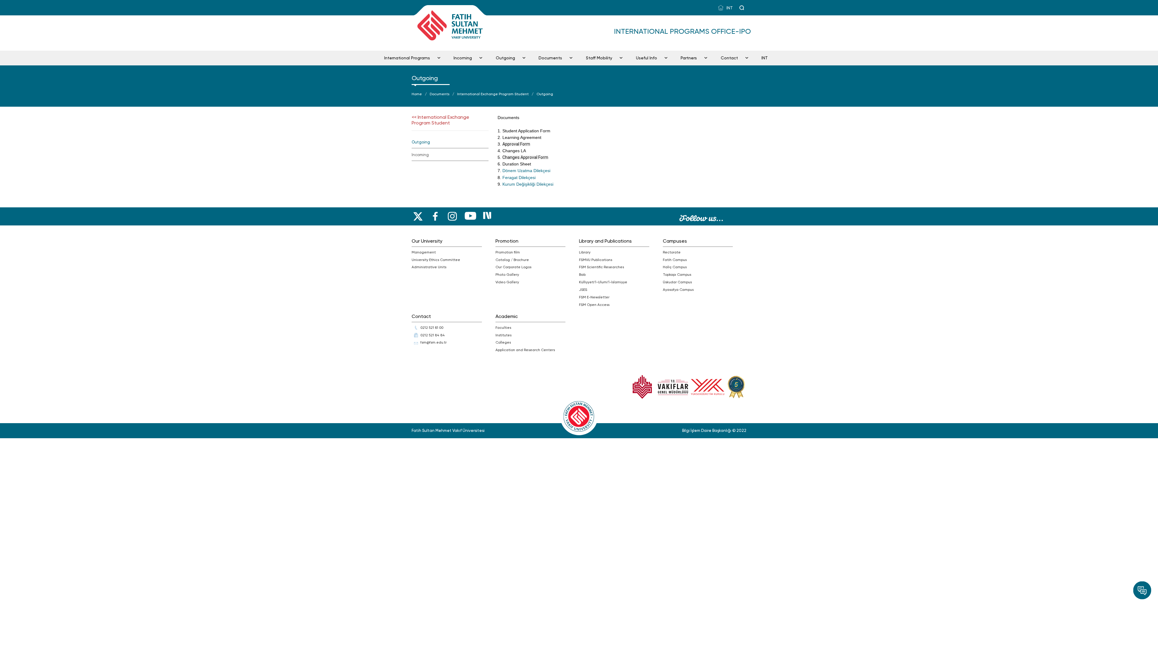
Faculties (503, 328)
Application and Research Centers (525, 350)
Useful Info (646, 57)
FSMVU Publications (595, 260)
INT (729, 8)
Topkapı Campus (677, 274)
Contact (729, 57)
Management (424, 252)
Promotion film (507, 252)
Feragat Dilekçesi (519, 177)
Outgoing (505, 57)
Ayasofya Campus (678, 290)
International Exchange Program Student (493, 94)
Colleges (503, 342)
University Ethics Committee (436, 260)
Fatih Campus (675, 260)
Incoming (463, 57)
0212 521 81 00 (431, 328)
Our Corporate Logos (513, 267)
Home (417, 94)
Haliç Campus (675, 267)
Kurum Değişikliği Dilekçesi (527, 184)
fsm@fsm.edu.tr (433, 342)
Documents (550, 57)
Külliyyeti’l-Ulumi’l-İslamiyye (603, 282)
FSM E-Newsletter (594, 297)
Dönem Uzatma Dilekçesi (526, 170)
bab (582, 274)
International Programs (407, 57)
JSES (583, 290)
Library (584, 252)
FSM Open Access (594, 305)
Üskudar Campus (677, 282)
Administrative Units (429, 267)
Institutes (503, 335)
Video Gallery (507, 282)
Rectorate (672, 252)
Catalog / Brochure (512, 260)
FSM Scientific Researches (601, 267)
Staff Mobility (599, 57)
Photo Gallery (507, 274)
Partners (689, 57)
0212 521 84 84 (432, 335)
